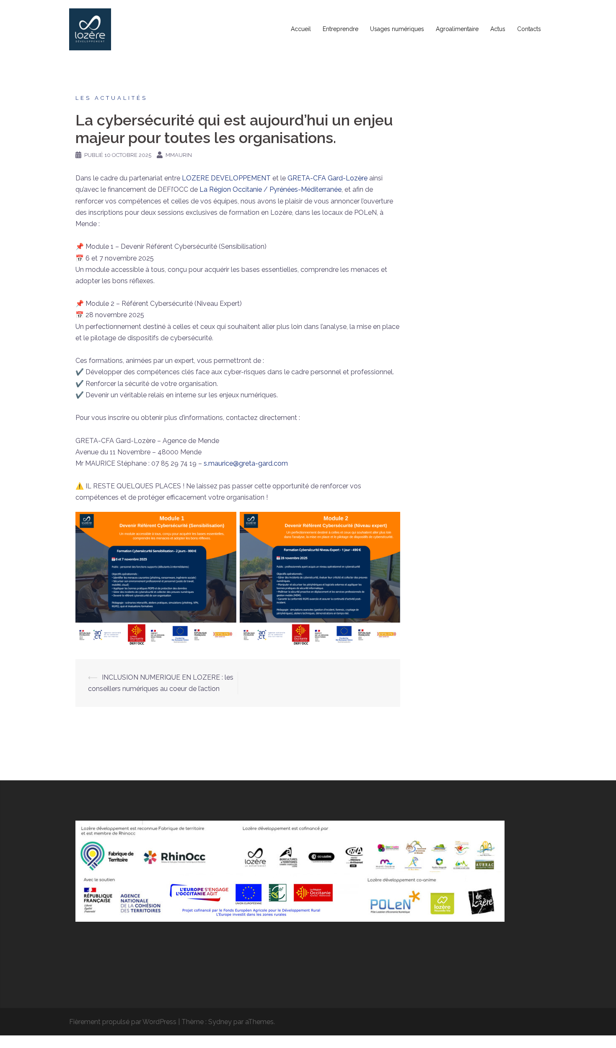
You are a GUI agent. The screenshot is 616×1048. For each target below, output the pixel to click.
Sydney (220, 1022)
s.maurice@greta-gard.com (246, 463)
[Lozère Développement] (90, 29)
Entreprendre (340, 29)
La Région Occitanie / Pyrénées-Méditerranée (270, 189)
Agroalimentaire (457, 29)
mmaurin (179, 155)
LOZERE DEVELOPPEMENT (226, 178)
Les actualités (111, 98)
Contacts (529, 29)
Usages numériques (397, 29)
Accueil (301, 29)
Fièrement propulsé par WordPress (122, 1022)
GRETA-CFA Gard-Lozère (327, 178)
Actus (497, 29)
